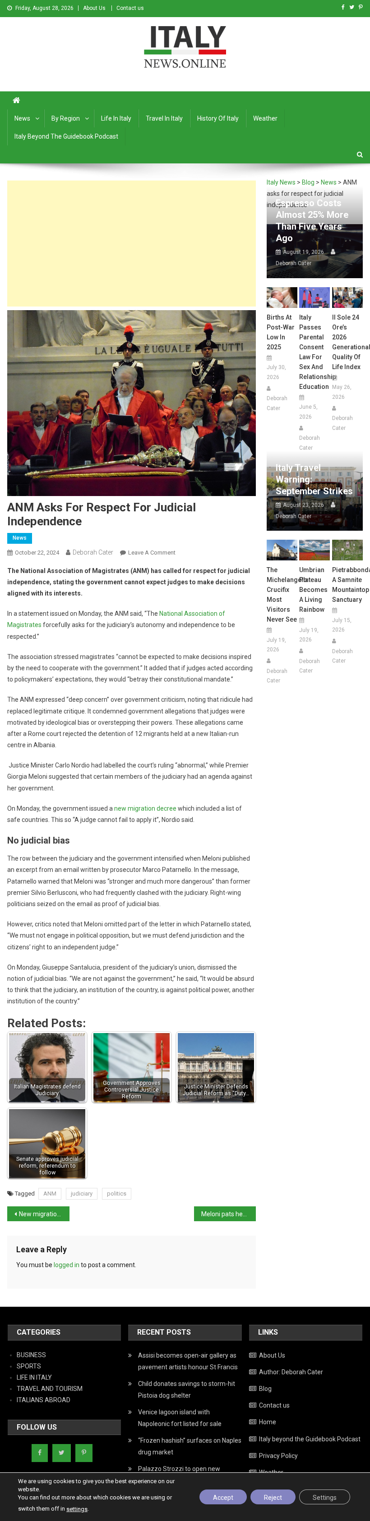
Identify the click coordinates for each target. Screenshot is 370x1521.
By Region (65, 118)
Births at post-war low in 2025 (281, 332)
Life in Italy (116, 118)
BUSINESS (31, 1355)
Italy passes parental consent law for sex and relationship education (314, 352)
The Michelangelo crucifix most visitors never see (282, 594)
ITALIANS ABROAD (43, 1400)
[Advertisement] (131, 244)
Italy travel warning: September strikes (314, 479)
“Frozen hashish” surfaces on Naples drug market (189, 1446)
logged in (66, 1264)
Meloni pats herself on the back (228, 1214)
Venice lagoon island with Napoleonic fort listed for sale (180, 1417)
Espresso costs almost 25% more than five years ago (312, 221)
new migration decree (145, 808)
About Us (94, 8)
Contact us (130, 8)
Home (267, 1422)
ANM (49, 1193)
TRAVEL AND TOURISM (50, 1388)
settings (77, 1509)
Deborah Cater (93, 552)
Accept (223, 1497)
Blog (265, 1388)
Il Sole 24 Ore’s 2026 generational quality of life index (347, 342)
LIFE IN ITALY (34, 1377)
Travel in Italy (164, 118)
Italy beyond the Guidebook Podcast (66, 136)
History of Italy (218, 118)
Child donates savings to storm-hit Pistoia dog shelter (186, 1389)
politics (116, 1193)
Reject (273, 1497)
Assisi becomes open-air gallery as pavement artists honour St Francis (188, 1361)
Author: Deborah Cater (291, 1372)
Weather (265, 118)
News (22, 118)
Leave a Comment (152, 552)
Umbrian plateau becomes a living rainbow (313, 589)
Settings (325, 1497)
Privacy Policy (278, 1455)
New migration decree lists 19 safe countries (44, 1214)
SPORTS (29, 1366)
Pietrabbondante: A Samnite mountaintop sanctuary (347, 584)
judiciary (81, 1193)
